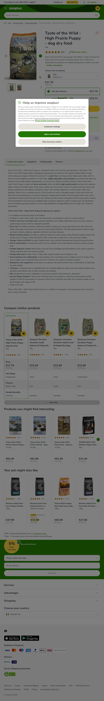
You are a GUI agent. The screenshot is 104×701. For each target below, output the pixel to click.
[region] (52, 123)
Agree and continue (52, 134)
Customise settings (52, 126)
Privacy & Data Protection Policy (47, 121)
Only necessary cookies (52, 142)
